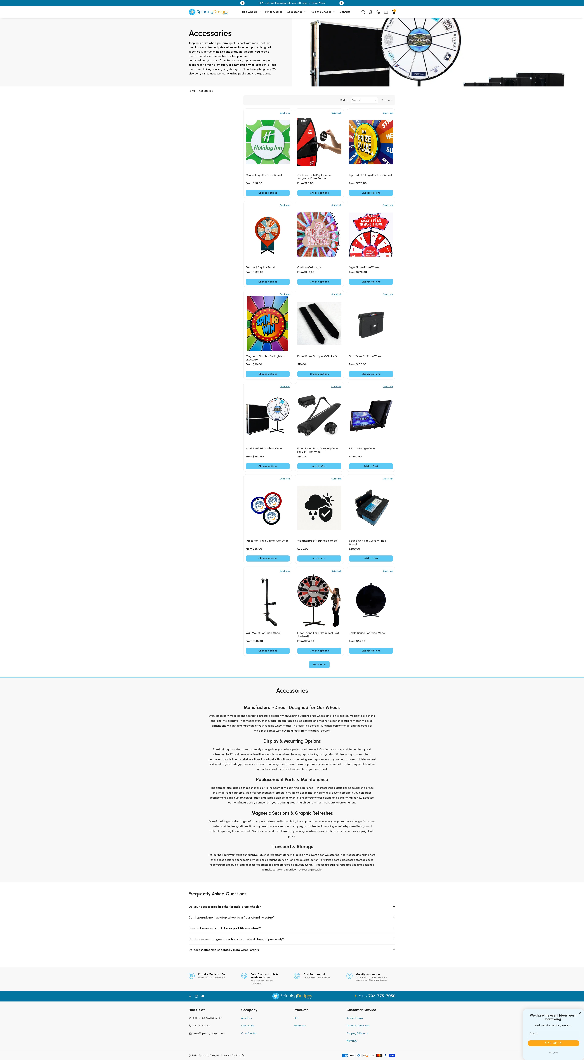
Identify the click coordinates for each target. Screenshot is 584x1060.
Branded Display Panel (260, 267)
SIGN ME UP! (553, 1043)
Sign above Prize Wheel (364, 267)
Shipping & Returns (357, 1033)
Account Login (354, 1018)
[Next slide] (341, 3)
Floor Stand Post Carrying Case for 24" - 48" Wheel (317, 450)
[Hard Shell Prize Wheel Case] (268, 415)
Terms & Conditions (357, 1025)
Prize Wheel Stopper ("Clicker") (317, 356)
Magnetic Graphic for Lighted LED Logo (265, 358)
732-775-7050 (201, 1025)
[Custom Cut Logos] (319, 234)
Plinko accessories (213, 73)
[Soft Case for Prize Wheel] (371, 323)
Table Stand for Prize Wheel (367, 633)
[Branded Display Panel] (268, 234)
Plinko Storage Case (362, 448)
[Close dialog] (580, 1013)
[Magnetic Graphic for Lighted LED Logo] (268, 323)
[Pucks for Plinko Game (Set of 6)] (268, 508)
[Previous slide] (242, 3)
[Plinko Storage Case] (371, 415)
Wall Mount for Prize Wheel (263, 633)
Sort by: (344, 100)
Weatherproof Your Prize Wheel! (317, 540)
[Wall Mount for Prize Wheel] (268, 600)
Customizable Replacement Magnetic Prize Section (315, 177)
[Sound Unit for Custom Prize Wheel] (371, 508)
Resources (300, 1025)
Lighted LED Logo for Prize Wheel (370, 175)
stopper (261, 64)
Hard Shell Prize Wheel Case (264, 448)
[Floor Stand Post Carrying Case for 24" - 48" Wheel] (319, 415)
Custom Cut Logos (309, 267)
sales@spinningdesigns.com (209, 1033)
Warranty (351, 1040)
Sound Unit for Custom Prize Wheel (367, 542)
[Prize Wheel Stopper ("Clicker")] (319, 323)
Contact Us (247, 1025)
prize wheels (317, 715)
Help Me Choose (321, 12)
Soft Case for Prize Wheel (365, 356)
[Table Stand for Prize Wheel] (371, 600)
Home (192, 90)
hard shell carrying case (204, 60)
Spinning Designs (209, 1055)
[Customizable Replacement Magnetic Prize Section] (319, 142)
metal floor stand (200, 56)
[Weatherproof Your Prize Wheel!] (319, 508)
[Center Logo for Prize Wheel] (268, 142)
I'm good (553, 1052)
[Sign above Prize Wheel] (371, 234)
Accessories (294, 12)
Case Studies (249, 1033)
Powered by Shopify (233, 1055)
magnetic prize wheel (267, 821)
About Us (246, 1018)
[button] (251, 12)
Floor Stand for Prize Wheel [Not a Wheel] (318, 634)
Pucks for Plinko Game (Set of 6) (267, 540)
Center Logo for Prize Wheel (264, 175)
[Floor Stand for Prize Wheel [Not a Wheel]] (319, 600)
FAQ (296, 1018)
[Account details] (371, 12)
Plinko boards (340, 715)
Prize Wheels (249, 12)
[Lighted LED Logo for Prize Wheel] (371, 142)
